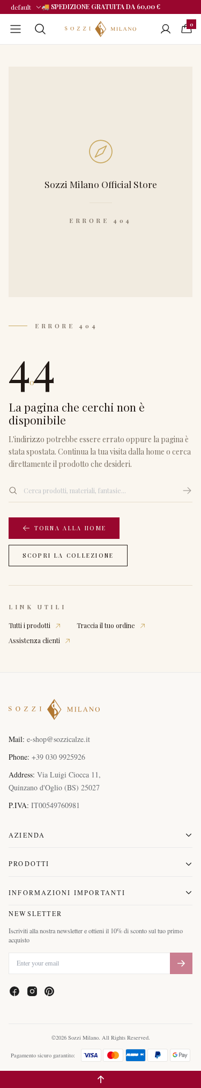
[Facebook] (14, 991)
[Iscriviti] (181, 964)
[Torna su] (100, 1079)
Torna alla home (70, 528)
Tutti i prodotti (29, 625)
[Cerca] (187, 490)
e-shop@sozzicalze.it (58, 739)
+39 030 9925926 (58, 757)
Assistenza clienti (34, 640)
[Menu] (16, 29)
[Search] (40, 29)
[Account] (166, 29)
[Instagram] (32, 991)
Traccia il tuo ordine (106, 625)
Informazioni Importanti (67, 892)
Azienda (27, 835)
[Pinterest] (49, 991)
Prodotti (29, 863)
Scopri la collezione (68, 555)
